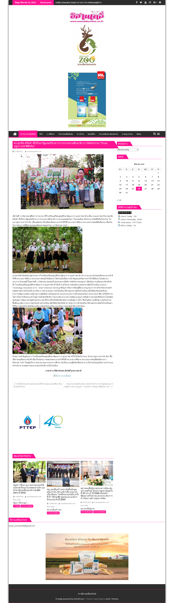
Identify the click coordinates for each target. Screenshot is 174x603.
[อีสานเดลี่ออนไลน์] (15, 133)
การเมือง (16, 506)
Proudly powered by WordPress (70, 599)
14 (152, 180)
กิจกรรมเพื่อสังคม (86, 512)
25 (133, 188)
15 (158, 180)
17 (127, 184)
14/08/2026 (19, 497)
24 (127, 188)
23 (120, 188)
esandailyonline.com (34, 151)
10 (127, 180)
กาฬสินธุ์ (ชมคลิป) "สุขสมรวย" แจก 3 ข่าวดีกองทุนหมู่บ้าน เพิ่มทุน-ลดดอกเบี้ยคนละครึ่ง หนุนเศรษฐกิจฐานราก (98, 2)
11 (133, 180)
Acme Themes (112, 599)
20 (145, 184)
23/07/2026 (86, 502)
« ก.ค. (119, 200)
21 (152, 184)
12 (139, 180)
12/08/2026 (53, 503)
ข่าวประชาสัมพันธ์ (65, 376)
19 (139, 184)
